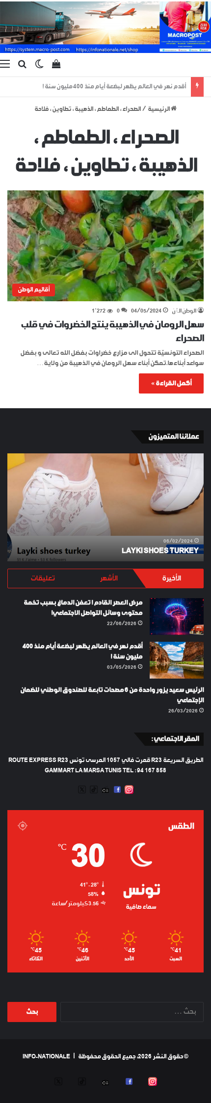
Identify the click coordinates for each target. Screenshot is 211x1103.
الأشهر (108, 578)
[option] (105, 507)
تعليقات (42, 578)
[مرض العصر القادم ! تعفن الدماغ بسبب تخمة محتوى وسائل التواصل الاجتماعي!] (177, 616)
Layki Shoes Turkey (160, 551)
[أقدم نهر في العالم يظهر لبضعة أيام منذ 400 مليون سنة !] (177, 660)
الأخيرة (171, 578)
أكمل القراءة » (171, 383)
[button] (105, 245)
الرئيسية (159, 109)
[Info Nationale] (105, 27)
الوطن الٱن (184, 311)
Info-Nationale (46, 1056)
